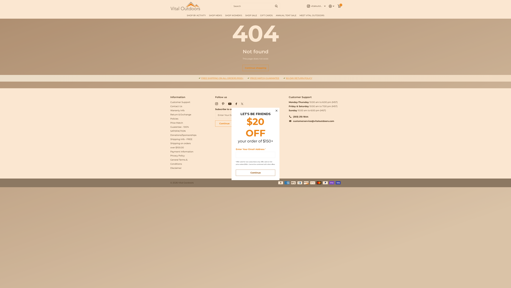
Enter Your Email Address (251, 149)
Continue (255, 173)
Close (276, 111)
